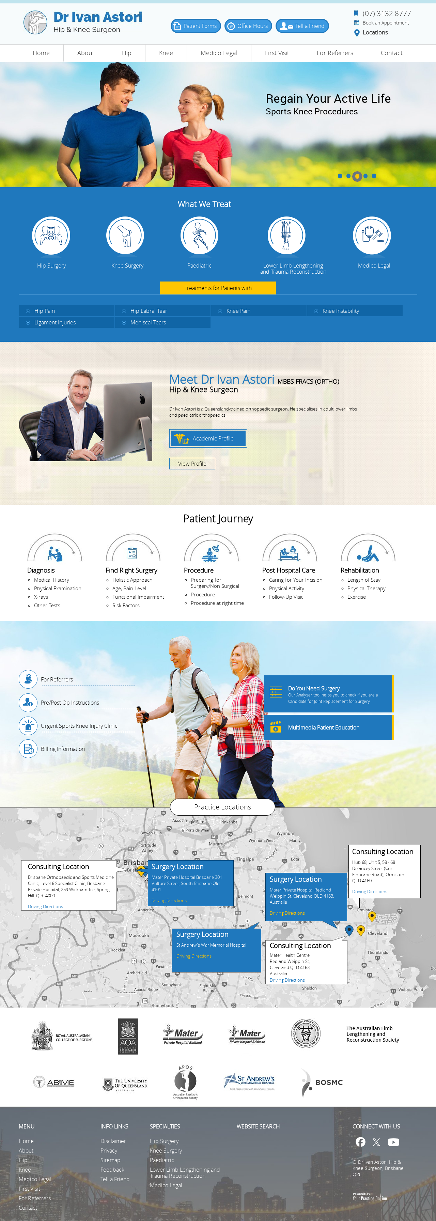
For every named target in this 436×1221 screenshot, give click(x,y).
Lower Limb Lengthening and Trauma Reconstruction (293, 268)
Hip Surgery (51, 265)
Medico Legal (219, 53)
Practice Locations (222, 807)
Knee (166, 53)
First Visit (277, 53)
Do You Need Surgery (333, 694)
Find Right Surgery (131, 570)
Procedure (199, 570)
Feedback (112, 1169)
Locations (375, 32)
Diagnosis (41, 570)
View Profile (192, 463)
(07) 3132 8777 (387, 13)
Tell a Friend (310, 26)
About (85, 53)
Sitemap (110, 1160)
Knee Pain (238, 311)
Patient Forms (200, 26)
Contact (392, 53)
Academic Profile (213, 438)
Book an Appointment (386, 23)
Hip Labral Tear (148, 311)
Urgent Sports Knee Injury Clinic (79, 725)
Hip (126, 53)
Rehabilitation (360, 570)
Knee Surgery (127, 265)
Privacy (108, 1150)
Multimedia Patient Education (323, 727)
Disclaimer (113, 1141)
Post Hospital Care (288, 570)
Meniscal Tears (148, 322)
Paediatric (199, 265)
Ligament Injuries (55, 322)
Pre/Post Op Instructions (70, 702)
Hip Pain (44, 311)
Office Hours (252, 26)
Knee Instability (341, 311)
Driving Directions (45, 906)
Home (41, 53)
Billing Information (63, 749)
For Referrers (335, 53)
